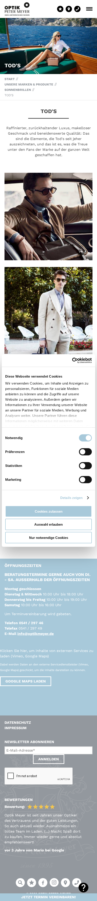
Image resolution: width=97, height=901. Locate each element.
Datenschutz (18, 722)
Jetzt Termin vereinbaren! (48, 897)
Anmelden (48, 759)
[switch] (85, 451)
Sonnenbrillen (18, 90)
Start (10, 79)
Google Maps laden (25, 681)
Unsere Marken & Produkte (29, 84)
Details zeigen (71, 498)
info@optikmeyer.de (35, 634)
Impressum (16, 728)
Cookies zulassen (48, 511)
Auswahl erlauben (48, 524)
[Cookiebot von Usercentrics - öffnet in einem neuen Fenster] (72, 360)
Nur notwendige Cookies (48, 537)
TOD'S (9, 95)
